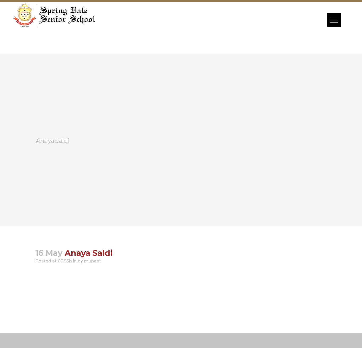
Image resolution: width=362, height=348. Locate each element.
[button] (334, 20)
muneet (92, 261)
